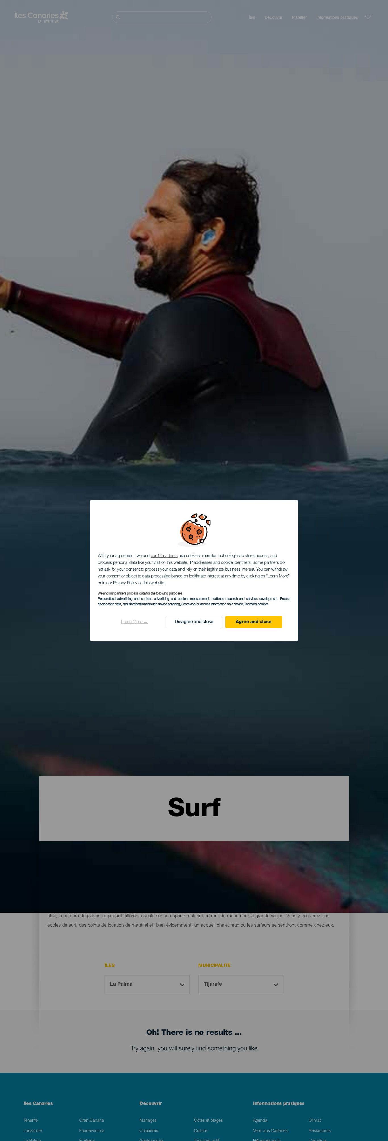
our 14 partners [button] (164, 556)
